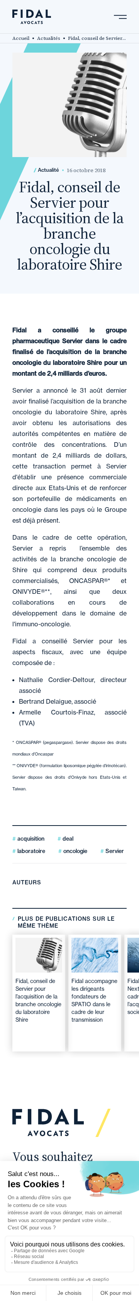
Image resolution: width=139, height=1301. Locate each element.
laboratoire (30, 851)
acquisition (30, 838)
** (47, 591)
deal (67, 838)
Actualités (48, 38)
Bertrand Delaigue (45, 701)
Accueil (20, 38)
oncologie (74, 851)
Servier (114, 851)
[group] (38, 993)
